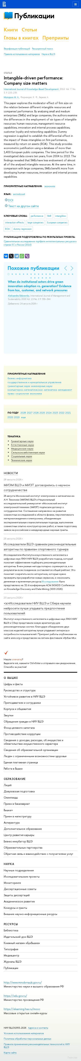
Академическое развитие (19, 901)
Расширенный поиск (42, 48)
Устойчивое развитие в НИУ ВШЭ (24, 696)
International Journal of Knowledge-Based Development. (32, 89)
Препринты (55, 37)
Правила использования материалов (22, 54)
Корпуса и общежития (17, 709)
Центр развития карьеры (19, 835)
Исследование (50, 581)
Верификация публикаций (17, 48)
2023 (55, 412)
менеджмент (65, 389)
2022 (61, 412)
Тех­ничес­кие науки (21, 460)
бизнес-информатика (19, 378)
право (11, 393)
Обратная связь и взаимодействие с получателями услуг (38, 854)
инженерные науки (41, 386)
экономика (36, 393)
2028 (23, 412)
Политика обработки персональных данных (27, 1038)
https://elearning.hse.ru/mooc (22, 1009)
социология (22, 393)
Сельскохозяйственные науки (28, 452)
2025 (42, 412)
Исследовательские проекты (22, 876)
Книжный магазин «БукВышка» (22, 943)
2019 (17, 417)
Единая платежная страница (21, 762)
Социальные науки (21, 456)
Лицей (7, 785)
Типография (11, 949)
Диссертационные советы (20, 889)
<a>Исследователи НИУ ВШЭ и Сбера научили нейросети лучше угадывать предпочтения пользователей (37, 608)
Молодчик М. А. (11, 97)
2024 (49, 412)
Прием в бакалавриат (17, 803)
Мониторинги (12, 883)
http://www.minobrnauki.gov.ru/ (23, 982)
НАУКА (9, 864)
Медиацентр (11, 955)
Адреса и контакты (38, 1027)
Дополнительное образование (23, 829)
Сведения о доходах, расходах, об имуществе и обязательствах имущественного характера (33, 741)
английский (19, 194)
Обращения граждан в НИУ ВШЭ (24, 721)
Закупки (8, 715)
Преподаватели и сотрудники (22, 702)
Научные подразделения (19, 870)
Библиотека (11, 930)
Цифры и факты (13, 684)
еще (23, 417)
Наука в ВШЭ (48, 54)
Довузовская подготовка (19, 791)
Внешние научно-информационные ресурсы (30, 914)
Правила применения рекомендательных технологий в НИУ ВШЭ (37, 1046)
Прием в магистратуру (17, 816)
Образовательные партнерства (23, 847)
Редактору (72, 1057)
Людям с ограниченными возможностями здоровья (35, 756)
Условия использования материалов (24, 1033)
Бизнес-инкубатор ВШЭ (18, 841)
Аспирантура (12, 822)
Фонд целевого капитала (19, 727)
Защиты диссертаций (17, 895)
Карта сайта (10, 1052)
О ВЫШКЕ (11, 678)
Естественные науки (22, 444)
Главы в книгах (21, 37)
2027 (29, 412)
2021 (68, 412)
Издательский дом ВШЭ (18, 937)
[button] (8, 274)
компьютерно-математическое (25, 389)
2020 (10, 417)
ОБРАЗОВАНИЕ (15, 779)
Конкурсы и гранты (15, 908)
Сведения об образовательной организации (31, 750)
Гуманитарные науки (22, 441)
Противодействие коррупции (22, 734)
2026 (36, 412)
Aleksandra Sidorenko (18, 295)
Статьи (29, 29)
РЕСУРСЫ (11, 924)
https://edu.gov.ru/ (15, 996)
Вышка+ (8, 810)
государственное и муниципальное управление (34, 382)
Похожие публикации (33, 268)
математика (50, 389)
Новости (11, 473)
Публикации (34, 16)
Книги (11, 29)
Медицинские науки (22, 448)
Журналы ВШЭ (12, 961)
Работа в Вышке (13, 768)
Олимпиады (11, 797)
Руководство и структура (19, 690)
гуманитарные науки (19, 386)
